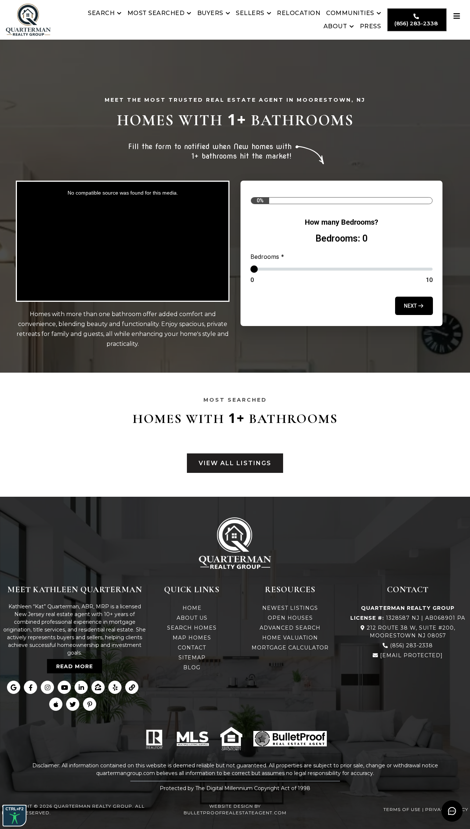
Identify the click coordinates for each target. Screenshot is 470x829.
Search (101, 13)
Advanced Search (290, 628)
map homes (192, 637)
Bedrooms (267, 256)
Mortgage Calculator (290, 647)
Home (192, 608)
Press (370, 26)
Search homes (192, 628)
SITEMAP (192, 657)
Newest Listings (290, 608)
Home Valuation (290, 637)
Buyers (210, 13)
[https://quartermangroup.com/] (28, 19)
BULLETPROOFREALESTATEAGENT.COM (235, 812)
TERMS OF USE (402, 809)
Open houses (290, 618)
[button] (414, 306)
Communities (350, 13)
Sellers (250, 13)
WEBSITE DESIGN (231, 806)
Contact (192, 647)
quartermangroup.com (125, 773)
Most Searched (156, 13)
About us (192, 618)
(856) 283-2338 (411, 645)
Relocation (298, 13)
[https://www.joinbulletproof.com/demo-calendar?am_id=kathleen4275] (290, 738)
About (335, 26)
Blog (191, 667)
